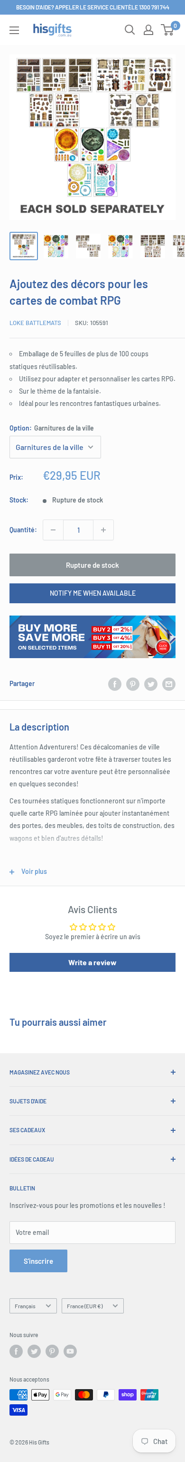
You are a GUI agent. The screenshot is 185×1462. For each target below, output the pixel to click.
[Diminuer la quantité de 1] (53, 530)
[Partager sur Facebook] (114, 683)
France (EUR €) (84, 1306)
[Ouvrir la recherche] (130, 30)
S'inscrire (38, 1261)
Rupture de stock (92, 565)
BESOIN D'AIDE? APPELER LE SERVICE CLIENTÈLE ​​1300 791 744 (92, 7)
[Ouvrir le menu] (14, 30)
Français (25, 1306)
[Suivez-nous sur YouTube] (70, 1351)
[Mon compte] (148, 30)
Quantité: (23, 530)
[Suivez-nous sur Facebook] (16, 1351)
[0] (168, 29)
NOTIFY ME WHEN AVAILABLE (93, 593)
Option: (51, 428)
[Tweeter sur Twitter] (150, 683)
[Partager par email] (169, 683)
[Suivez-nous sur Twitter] (34, 1351)
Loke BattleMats (35, 322)
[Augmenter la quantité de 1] (103, 530)
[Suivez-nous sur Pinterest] (52, 1351)
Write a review (92, 962)
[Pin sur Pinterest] (132, 683)
